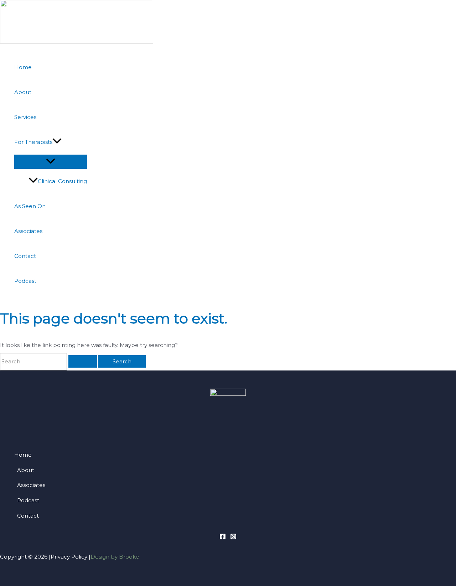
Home (23, 67)
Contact (25, 256)
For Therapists (33, 142)
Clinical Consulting (62, 181)
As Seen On (30, 206)
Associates (28, 231)
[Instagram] (233, 537)
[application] (57, 142)
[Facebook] (222, 537)
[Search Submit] (82, 361)
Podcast (25, 281)
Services (25, 117)
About (22, 92)
